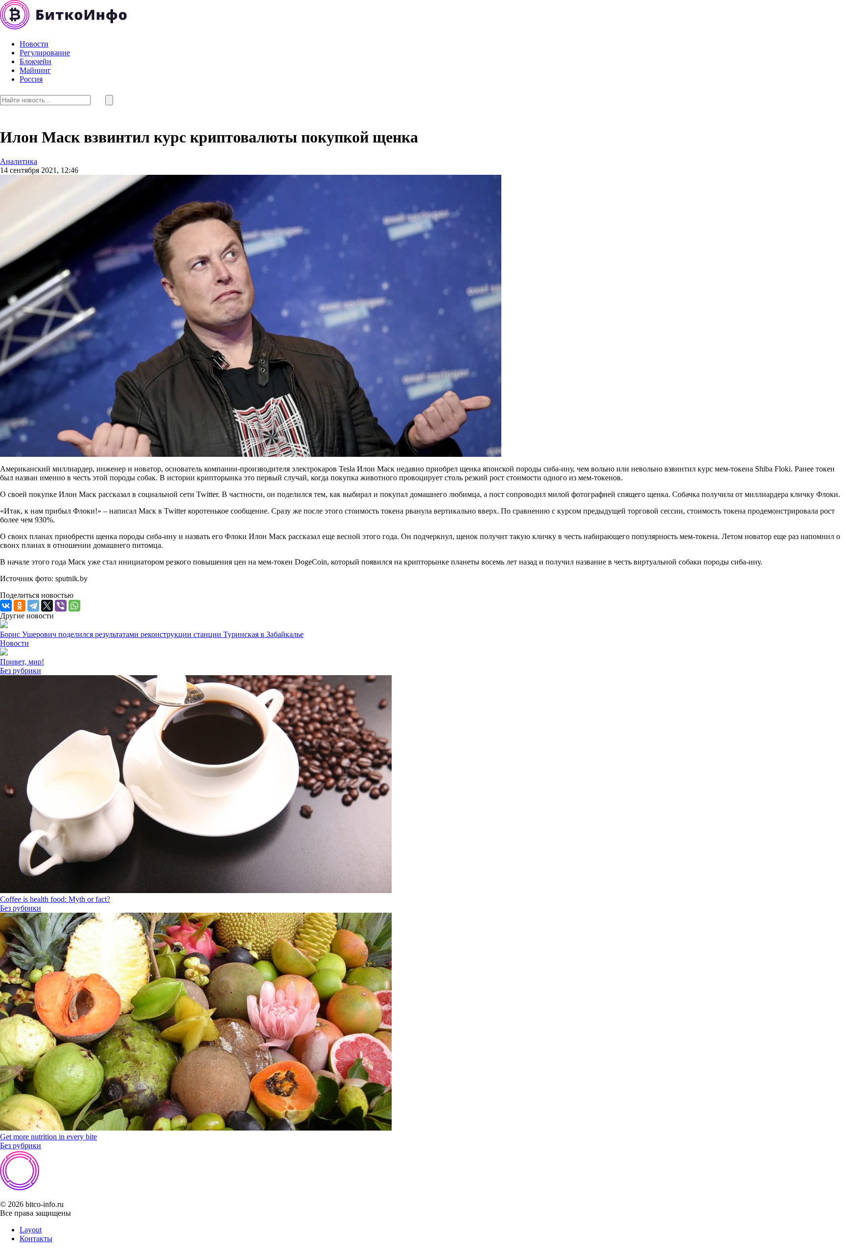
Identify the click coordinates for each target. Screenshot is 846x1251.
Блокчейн (35, 61)
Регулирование (45, 52)
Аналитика (18, 161)
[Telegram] (33, 606)
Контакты (36, 1238)
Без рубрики (20, 670)
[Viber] (61, 606)
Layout (31, 1230)
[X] (47, 606)
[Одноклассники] (19, 606)
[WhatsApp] (74, 606)
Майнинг (35, 70)
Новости (34, 44)
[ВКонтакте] (6, 606)
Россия (31, 79)
